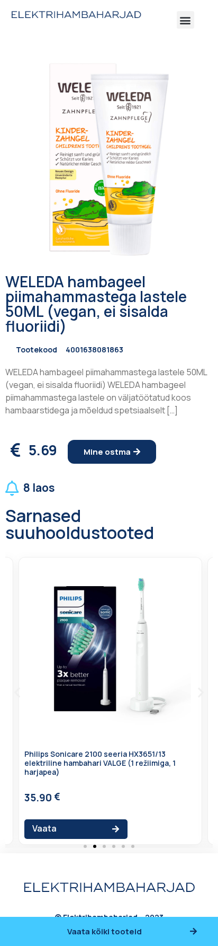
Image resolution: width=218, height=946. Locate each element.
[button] (185, 20)
